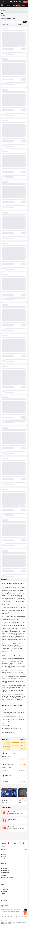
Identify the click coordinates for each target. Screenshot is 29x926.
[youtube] (25, 916)
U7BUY (10, 667)
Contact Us (3, 860)
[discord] (6, 916)
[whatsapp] (3, 916)
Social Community (4, 882)
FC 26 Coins (3, 866)
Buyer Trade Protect (5, 870)
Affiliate (2, 884)
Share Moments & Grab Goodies (7, 879)
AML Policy (3, 895)
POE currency (20, 628)
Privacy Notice (4, 891)
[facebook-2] (14, 916)
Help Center (3, 854)
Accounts (3, 10)
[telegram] (8, 916)
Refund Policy (4, 900)
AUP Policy (3, 893)
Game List (3, 858)
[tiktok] (17, 916)
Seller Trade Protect (5, 872)
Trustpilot (6, 12)
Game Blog (3, 856)
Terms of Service (4, 889)
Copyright (3, 898)
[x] (20, 916)
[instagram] (22, 916)
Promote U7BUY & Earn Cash (7, 877)
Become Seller (4, 868)
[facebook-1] (11, 916)
